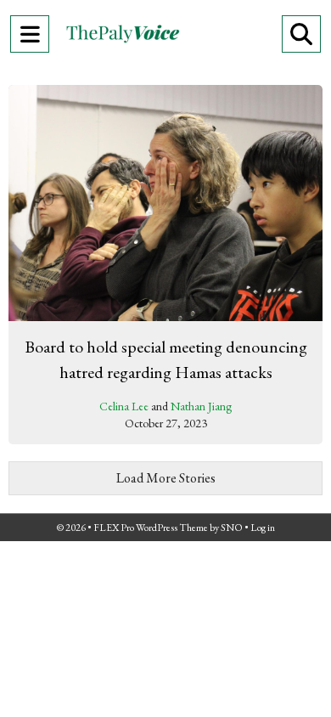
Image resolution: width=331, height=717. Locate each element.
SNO (232, 527)
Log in (262, 527)
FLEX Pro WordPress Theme (150, 527)
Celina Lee (124, 406)
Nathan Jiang (201, 406)
